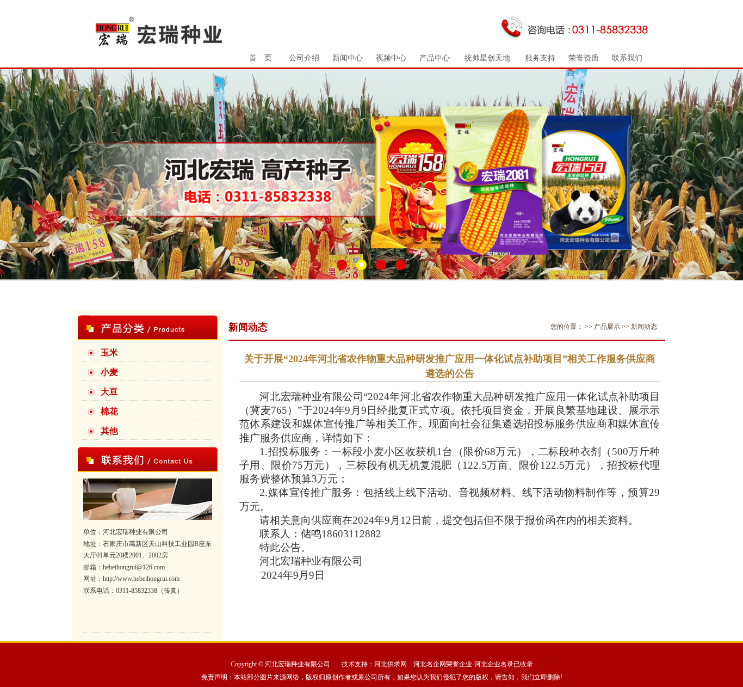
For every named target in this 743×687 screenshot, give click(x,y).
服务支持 (540, 58)
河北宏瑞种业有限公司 (297, 664)
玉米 (109, 352)
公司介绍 (304, 58)
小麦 (109, 372)
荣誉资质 (583, 58)
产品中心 (434, 58)
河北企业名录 (493, 664)
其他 (109, 430)
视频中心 (391, 58)
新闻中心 (347, 58)
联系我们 (627, 58)
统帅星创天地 (487, 58)
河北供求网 (390, 664)
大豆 (109, 391)
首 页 (260, 58)
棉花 (109, 411)
